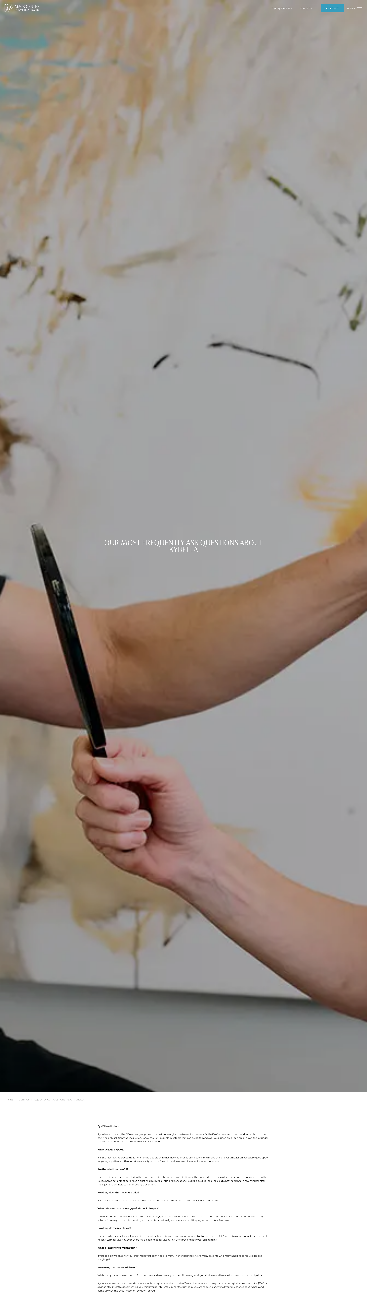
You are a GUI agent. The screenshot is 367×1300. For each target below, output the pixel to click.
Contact (332, 8)
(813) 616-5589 (283, 8)
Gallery (306, 8)
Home (9, 1099)
